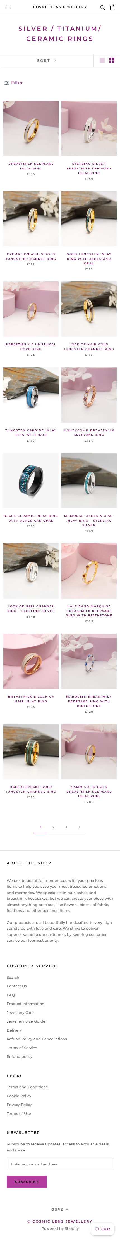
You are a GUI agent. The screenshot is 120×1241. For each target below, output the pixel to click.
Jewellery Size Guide (26, 1021)
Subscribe (27, 1182)
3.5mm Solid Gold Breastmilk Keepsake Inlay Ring (89, 791)
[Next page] (79, 827)
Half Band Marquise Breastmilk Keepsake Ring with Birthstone (89, 610)
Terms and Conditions (27, 1087)
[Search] (102, 7)
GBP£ (57, 1209)
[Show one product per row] (102, 60)
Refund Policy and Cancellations (37, 1039)
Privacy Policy (19, 1104)
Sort (44, 60)
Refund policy (19, 1056)
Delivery (14, 1030)
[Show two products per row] (111, 60)
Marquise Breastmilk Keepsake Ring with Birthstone (89, 701)
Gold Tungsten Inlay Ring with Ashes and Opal (89, 258)
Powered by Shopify (60, 1228)
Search (13, 977)
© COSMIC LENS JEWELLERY (59, 1221)
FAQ (11, 995)
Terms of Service (22, 1047)
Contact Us (17, 986)
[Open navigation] (8, 7)
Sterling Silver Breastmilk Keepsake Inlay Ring (89, 168)
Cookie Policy (19, 1096)
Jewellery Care (20, 1012)
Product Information (25, 1003)
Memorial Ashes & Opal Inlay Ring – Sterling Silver (89, 520)
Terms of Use (19, 1113)
